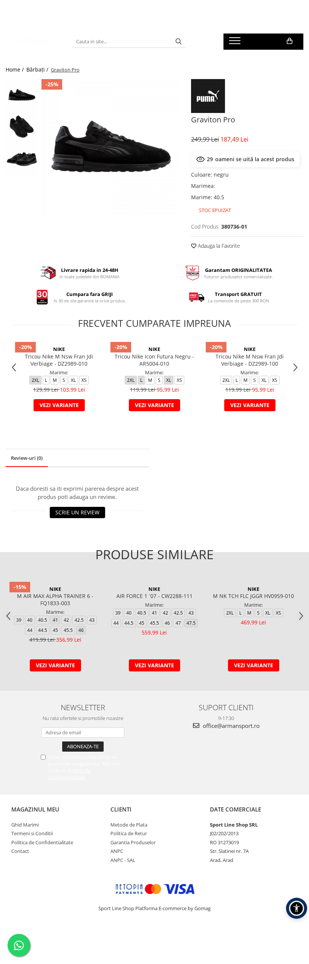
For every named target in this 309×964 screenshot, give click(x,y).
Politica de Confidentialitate (69, 774)
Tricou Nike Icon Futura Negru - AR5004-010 (154, 360)
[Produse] (235, 43)
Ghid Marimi (25, 824)
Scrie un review (77, 512)
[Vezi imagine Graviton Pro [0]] (21, 95)
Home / (15, 69)
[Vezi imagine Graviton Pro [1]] (21, 127)
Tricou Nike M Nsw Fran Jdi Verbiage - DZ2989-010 (59, 360)
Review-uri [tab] (27, 458)
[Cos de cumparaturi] (289, 41)
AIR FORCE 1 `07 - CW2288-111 (154, 595)
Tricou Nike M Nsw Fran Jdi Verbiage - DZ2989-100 (250, 360)
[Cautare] (178, 41)
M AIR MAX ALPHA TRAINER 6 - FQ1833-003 (55, 599)
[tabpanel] (110, 148)
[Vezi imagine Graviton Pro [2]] (21, 159)
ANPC (116, 851)
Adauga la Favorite (218, 245)
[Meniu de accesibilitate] (296, 908)
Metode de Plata (128, 824)
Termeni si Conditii (32, 833)
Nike (59, 349)
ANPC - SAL (122, 860)
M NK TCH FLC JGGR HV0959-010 (253, 595)
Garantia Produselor (133, 842)
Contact (20, 851)
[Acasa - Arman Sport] (33, 41)
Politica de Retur (128, 833)
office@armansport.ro (230, 725)
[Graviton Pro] (110, 148)
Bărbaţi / (38, 69)
